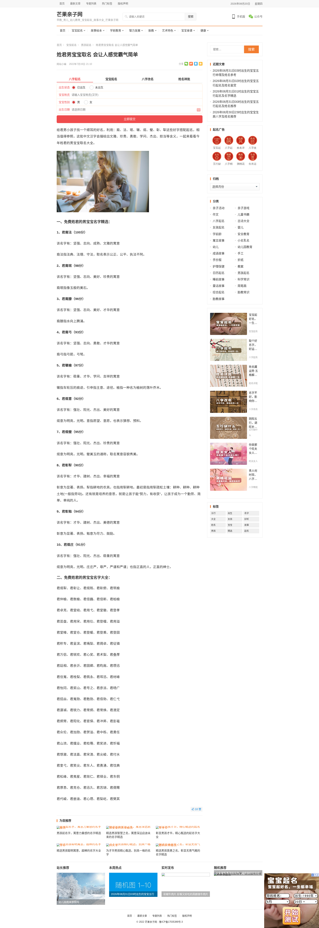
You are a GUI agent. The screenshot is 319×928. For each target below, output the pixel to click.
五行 (213, 513)
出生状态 (64, 87)
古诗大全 (243, 221)
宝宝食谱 (186, 30)
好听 (246, 519)
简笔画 (242, 285)
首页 (62, 3)
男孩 (213, 531)
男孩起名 (86, 44)
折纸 (240, 259)
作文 (216, 214)
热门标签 (107, 3)
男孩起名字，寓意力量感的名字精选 (79, 833)
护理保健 (218, 266)
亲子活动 (218, 208)
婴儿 (240, 227)
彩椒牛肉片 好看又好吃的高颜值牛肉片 (185, 894)
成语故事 (218, 253)
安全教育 (243, 234)
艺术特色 (167, 30)
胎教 (151, 30)
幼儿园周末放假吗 (69, 902)
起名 (246, 531)
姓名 (213, 525)
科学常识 (243, 279)
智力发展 (134, 30)
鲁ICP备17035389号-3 (171, 921)
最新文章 (75, 3)
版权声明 (123, 3)
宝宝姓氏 (64, 94)
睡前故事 (218, 279)
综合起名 (218, 292)
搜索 (190, 16)
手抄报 (217, 259)
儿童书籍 (243, 214)
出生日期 (64, 109)
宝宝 (230, 525)
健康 (203, 30)
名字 (246, 513)
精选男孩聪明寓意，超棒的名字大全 (79, 850)
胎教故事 (218, 298)
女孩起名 (218, 227)
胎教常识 (243, 292)
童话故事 (218, 285)
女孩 (230, 519)
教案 (240, 266)
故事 (246, 525)
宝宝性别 (64, 102)
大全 (213, 519)
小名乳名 (243, 240)
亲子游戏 (243, 208)
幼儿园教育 (245, 247)
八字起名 (218, 221)
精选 (230, 531)
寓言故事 (218, 240)
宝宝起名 (77, 30)
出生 (230, 513)
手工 (240, 253)
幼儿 (216, 247)
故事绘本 (96, 30)
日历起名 (218, 273)
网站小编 (61, 64)
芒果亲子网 (70, 14)
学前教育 (115, 30)
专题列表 (91, 3)
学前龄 (217, 234)
